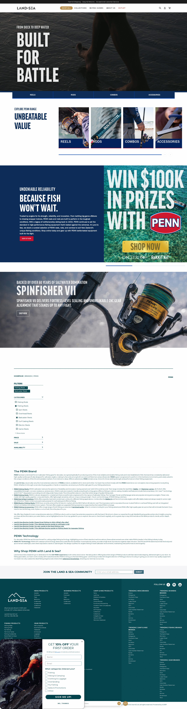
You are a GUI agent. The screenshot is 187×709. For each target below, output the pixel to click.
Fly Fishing (7, 629)
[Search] (160, 8)
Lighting (96, 595)
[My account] (164, 8)
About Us (110, 8)
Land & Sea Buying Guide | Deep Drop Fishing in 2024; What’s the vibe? (41, 522)
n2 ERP (164, 704)
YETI (129, 605)
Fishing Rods (23, 402)
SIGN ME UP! (63, 697)
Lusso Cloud (132, 601)
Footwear (37, 595)
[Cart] (169, 8)
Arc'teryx (131, 599)
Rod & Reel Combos (10, 636)
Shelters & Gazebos (99, 597)
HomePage (18, 376)
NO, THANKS (63, 703)
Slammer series (148, 489)
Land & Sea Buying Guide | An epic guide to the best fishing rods (39, 526)
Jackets (36, 593)
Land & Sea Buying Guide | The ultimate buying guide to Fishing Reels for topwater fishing (49, 528)
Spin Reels (23, 410)
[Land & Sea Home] (26, 8)
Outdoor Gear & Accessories (102, 605)
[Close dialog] (82, 641)
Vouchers (96, 607)
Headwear (37, 607)
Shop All (66, 8)
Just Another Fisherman (136, 609)
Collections (80, 8)
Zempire (131, 634)
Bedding (96, 599)
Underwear (37, 601)
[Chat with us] (125, 703)
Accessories (37, 603)
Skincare (36, 636)
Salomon (131, 603)
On (129, 616)
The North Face (133, 597)
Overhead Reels (25, 414)
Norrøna (131, 614)
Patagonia (131, 595)
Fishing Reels (22, 406)
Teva (129, 622)
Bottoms (37, 599)
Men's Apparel (38, 625)
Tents (95, 593)
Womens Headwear (100, 620)
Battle (135, 489)
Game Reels (24, 429)
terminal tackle (78, 507)
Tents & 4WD (98, 618)
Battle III (109, 499)
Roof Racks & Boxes (40, 627)
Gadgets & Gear (98, 616)
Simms (130, 618)
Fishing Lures (8, 638)
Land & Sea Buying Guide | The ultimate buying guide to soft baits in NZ (41, 524)
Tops (35, 597)
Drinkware (37, 632)
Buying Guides (96, 8)
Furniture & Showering (101, 603)
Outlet (121, 8)
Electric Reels (24, 425)
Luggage (37, 634)
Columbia (131, 607)
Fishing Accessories (10, 634)
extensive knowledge (71, 559)
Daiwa (130, 593)
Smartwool (131, 620)
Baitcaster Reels (25, 417)
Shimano (162, 636)
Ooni (161, 599)
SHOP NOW (23, 313)
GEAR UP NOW (26, 238)
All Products (97, 609)
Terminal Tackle (9, 632)
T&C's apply (57, 652)
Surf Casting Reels (26, 421)
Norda (130, 611)
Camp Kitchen (98, 601)
